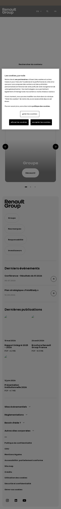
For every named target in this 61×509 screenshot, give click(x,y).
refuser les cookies (19, 122)
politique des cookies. (41, 106)
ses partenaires (21, 79)
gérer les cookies (29, 114)
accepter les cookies (41, 122)
